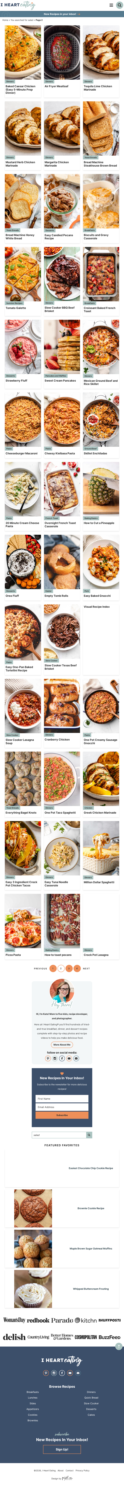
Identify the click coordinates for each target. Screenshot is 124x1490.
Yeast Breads (91, 157)
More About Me (62, 1044)
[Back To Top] (118, 1346)
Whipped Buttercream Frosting (91, 1288)
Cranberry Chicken (57, 739)
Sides (33, 1403)
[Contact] (76, 1058)
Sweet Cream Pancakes (60, 380)
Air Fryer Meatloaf (56, 86)
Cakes (91, 1414)
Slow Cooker (51, 660)
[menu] (111, 5)
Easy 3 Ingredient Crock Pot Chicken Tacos (21, 883)
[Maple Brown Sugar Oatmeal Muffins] (33, 1266)
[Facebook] (62, 1058)
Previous (40, 968)
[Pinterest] (48, 1058)
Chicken (88, 808)
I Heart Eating (23, 5)
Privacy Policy (83, 1470)
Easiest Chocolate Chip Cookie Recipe (91, 1168)
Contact (69, 1470)
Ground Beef (91, 448)
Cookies (32, 1414)
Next (86, 968)
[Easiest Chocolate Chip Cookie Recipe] (33, 1185)
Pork (87, 591)
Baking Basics (91, 518)
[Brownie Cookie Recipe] (33, 1226)
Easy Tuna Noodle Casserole (56, 883)
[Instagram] (54, 1058)
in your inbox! (60, 14)
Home (5, 20)
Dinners (10, 81)
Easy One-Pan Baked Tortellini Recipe (19, 668)
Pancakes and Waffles (56, 376)
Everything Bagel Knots (21, 812)
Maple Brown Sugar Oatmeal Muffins (91, 1248)
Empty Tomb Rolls (56, 595)
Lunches (32, 1397)
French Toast (52, 518)
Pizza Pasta (13, 954)
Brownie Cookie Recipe (91, 1208)
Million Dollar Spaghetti (99, 882)
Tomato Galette (16, 308)
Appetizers (32, 1409)
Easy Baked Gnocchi (97, 595)
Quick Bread (91, 1397)
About (61, 1470)
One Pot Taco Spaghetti (60, 812)
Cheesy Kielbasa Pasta (60, 453)
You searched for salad (22, 20)
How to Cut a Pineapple (99, 523)
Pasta (8, 448)
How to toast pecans (58, 954)
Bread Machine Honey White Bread (20, 236)
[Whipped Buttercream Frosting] (33, 1306)
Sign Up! (62, 1449)
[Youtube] (69, 1058)
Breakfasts (90, 230)
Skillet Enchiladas (95, 453)
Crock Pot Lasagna (96, 954)
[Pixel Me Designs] (67, 1478)
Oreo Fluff (12, 595)
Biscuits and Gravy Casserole (96, 236)
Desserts (50, 230)
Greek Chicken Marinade (100, 812)
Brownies (33, 1420)
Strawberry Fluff (16, 380)
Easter (49, 591)
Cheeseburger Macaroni (22, 453)
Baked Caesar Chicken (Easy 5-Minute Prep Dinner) (20, 89)
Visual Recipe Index (97, 606)
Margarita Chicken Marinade (57, 164)
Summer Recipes (14, 303)
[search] (119, 5)
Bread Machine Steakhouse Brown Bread (100, 164)
